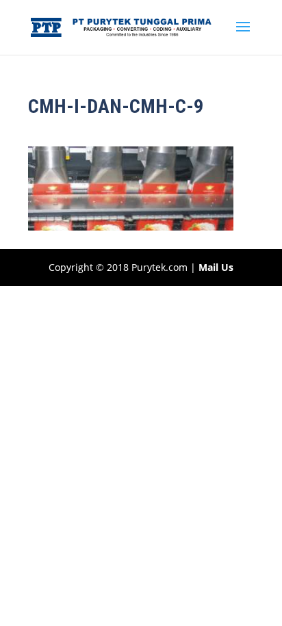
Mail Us (215, 267)
